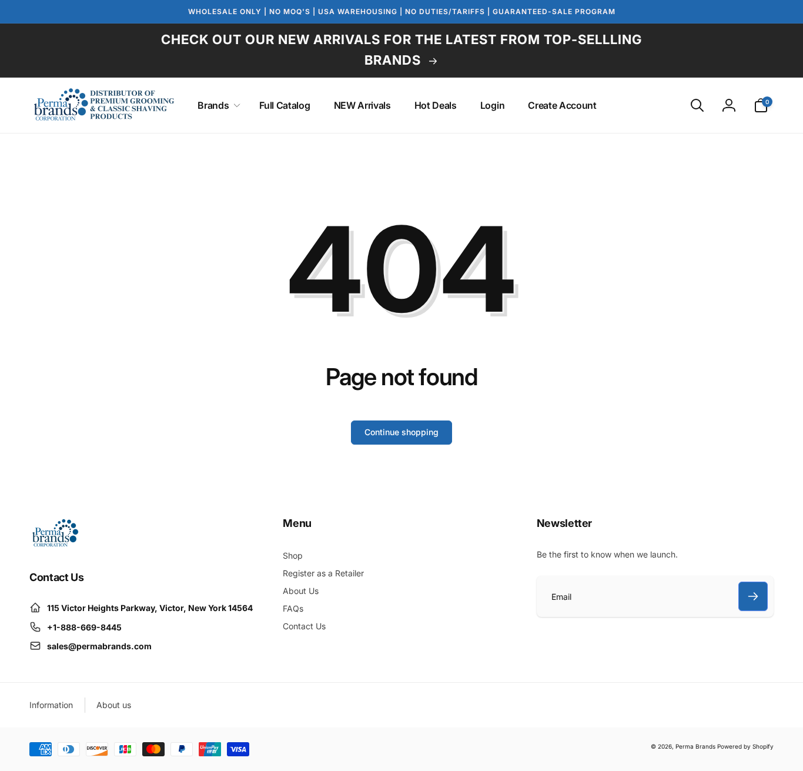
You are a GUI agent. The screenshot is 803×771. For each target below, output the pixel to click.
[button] (217, 106)
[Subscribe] (753, 596)
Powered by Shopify (745, 746)
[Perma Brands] (54, 544)
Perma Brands (695, 746)
